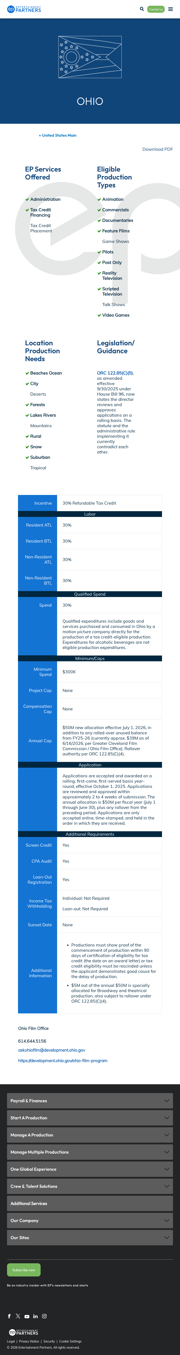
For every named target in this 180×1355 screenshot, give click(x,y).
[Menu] (170, 9)
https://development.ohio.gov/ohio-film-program (63, 1060)
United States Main (59, 135)
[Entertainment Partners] (24, 9)
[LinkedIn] (35, 1316)
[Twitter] (18, 1316)
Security (49, 1341)
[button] (90, 1100)
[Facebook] (9, 1316)
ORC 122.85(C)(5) (115, 373)
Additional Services (29, 1203)
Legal (11, 1341)
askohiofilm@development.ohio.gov (51, 1050)
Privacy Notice (29, 1341)
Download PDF (157, 149)
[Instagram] (44, 1316)
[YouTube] (26, 1316)
